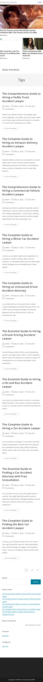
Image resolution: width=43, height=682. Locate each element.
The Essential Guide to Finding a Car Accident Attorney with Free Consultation (17, 474)
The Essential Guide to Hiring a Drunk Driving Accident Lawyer (21, 334)
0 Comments (9, 109)
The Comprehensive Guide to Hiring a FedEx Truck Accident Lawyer (21, 97)
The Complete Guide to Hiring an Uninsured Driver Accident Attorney (20, 286)
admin (7, 106)
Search (4, 578)
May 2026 (5, 636)
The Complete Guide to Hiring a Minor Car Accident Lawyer (20, 238)
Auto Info (31, 106)
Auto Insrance (10, 69)
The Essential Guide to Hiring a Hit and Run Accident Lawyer (21, 382)
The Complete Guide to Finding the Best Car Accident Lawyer (17, 524)
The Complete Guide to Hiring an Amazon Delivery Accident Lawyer (20, 142)
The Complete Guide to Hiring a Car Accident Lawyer (21, 426)
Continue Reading (12, 128)
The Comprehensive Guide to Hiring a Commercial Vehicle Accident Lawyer (21, 190)
